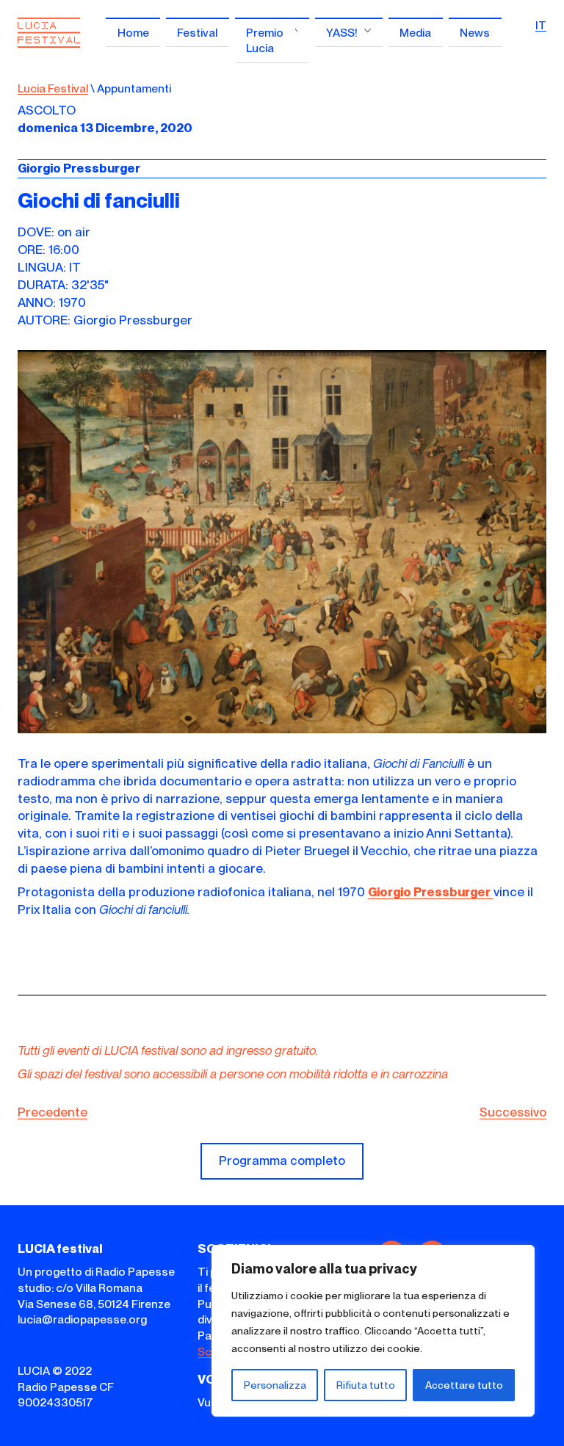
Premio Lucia (264, 41)
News (475, 33)
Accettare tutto (464, 1385)
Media (415, 33)
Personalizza (275, 1385)
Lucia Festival (53, 88)
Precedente (52, 1112)
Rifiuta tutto (365, 1385)
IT (540, 25)
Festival (197, 33)
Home (133, 33)
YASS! (341, 33)
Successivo (513, 1112)
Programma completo (282, 1160)
